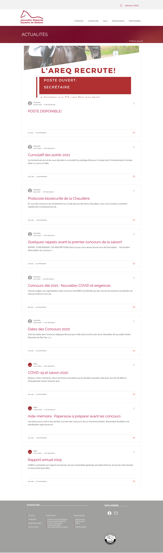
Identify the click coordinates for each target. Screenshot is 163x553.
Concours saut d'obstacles (57, 519)
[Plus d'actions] (134, 103)
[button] (93, 21)
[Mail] (115, 513)
